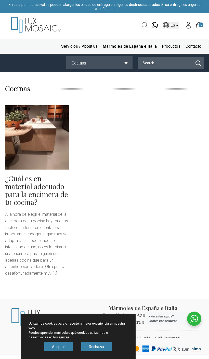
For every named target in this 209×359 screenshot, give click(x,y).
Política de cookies (140, 337)
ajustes (64, 337)
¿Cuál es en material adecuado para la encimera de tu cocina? (36, 190)
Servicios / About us (79, 46)
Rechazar (96, 347)
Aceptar (58, 347)
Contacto (193, 46)
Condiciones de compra (167, 337)
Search (145, 25)
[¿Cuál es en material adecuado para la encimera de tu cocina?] (37, 137)
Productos (171, 46)
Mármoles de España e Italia (130, 46)
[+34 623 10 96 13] (155, 26)
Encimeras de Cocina (144, 321)
